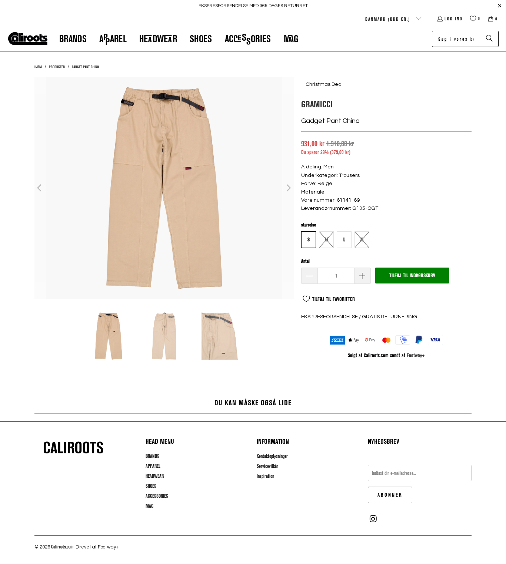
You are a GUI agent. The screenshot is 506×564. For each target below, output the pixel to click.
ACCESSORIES (157, 496)
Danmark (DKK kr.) (388, 18)
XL (362, 239)
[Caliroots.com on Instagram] (373, 518)
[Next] (288, 188)
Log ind (454, 18)
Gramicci (317, 103)
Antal (305, 261)
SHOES (151, 486)
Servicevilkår (267, 466)
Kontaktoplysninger (272, 456)
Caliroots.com (62, 547)
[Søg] (489, 39)
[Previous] (40, 188)
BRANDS (152, 456)
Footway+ (416, 355)
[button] (73, 38)
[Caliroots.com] (27, 38)
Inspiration (265, 476)
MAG (149, 506)
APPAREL (153, 466)
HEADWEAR (155, 476)
